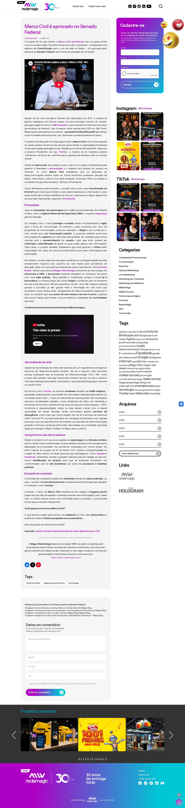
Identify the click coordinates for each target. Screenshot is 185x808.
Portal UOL (69, 198)
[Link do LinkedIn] (143, 6)
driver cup (154, 349)
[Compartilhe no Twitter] (32, 564)
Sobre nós (143, 774)
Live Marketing (127, 275)
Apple (130, 339)
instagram (155, 357)
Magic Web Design (64, 270)
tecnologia (73, 583)
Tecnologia (125, 313)
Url (29, 675)
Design (145, 349)
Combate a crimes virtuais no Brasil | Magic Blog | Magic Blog (62, 613)
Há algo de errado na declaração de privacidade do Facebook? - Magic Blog (68, 615)
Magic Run (136, 365)
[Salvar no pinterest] (38, 564)
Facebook (144, 353)
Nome (31, 657)
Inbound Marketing (129, 270)
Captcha (124, 67)
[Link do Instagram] (134, 6)
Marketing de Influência (131, 283)
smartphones (144, 386)
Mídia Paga (124, 287)
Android (141, 331)
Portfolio (123, 300)
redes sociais (152, 379)
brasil (142, 339)
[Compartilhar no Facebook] (27, 564)
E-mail (31, 666)
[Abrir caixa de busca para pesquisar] (160, 6)
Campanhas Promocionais (132, 257)
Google (142, 357)
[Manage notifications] (179, 795)
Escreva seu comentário (39, 639)
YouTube (155, 393)
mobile (147, 371)
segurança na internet (54, 583)
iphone (141, 361)
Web (132, 393)
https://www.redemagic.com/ (66, 557)
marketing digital (136, 368)
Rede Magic (125, 304)
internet (125, 361)
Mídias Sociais (126, 292)
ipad (134, 361)
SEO (121, 309)
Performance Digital (129, 296)
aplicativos (135, 335)
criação (140, 346)
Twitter (124, 393)
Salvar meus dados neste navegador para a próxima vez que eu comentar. (62, 683)
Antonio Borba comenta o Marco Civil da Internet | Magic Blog (63, 608)
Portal (47, 391)
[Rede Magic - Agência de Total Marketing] (63, 776)
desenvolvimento (130, 349)
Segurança (126, 382)
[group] (44, 734)
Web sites (143, 393)
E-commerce (127, 353)
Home (141, 770)
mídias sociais (129, 375)
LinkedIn (150, 361)
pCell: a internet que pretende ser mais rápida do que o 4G (67, 531)
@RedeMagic (145, 108)
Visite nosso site (147, 778)
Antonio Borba (33, 583)
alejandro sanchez (127, 332)
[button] (79, 759)
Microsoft (136, 371)
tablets (157, 386)
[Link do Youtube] (149, 6)
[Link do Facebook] (130, 6)
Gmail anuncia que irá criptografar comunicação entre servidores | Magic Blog (70, 610)
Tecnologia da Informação (147, 390)
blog (137, 339)
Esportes (123, 266)
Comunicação (31, 38)
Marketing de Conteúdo (131, 279)
